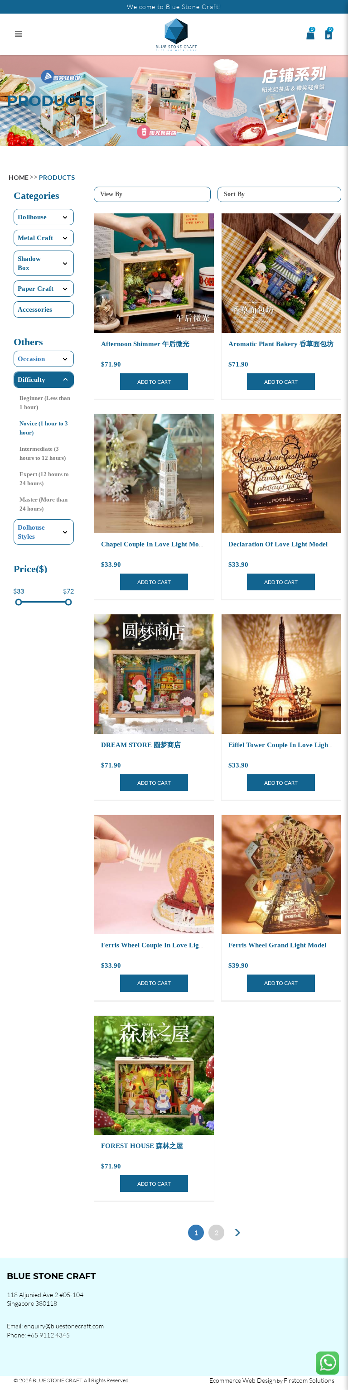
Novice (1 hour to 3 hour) (43, 428)
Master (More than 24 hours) (43, 504)
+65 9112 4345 (48, 1335)
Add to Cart (154, 381)
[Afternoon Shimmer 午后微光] (154, 273)
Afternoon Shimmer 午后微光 (145, 344)
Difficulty (31, 379)
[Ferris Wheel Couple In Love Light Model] (154, 875)
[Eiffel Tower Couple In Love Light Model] (281, 674)
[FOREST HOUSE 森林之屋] (154, 1075)
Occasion (31, 358)
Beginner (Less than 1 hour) (44, 402)
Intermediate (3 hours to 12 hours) (42, 453)
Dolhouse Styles (31, 532)
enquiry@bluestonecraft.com (64, 1326)
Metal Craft (35, 237)
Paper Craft (35, 288)
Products (57, 177)
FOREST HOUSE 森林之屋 (142, 1145)
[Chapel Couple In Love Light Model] (154, 474)
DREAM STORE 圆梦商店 (141, 744)
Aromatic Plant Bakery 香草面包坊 (281, 344)
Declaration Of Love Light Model (278, 544)
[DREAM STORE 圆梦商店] (154, 674)
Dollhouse (32, 217)
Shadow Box (29, 263)
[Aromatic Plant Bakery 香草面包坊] (281, 273)
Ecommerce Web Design (242, 1380)
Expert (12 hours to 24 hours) (44, 479)
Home (19, 177)
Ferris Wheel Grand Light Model (277, 945)
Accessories (35, 309)
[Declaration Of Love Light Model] (281, 474)
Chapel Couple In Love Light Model (154, 544)
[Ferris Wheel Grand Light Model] (281, 875)
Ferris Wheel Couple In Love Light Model (163, 945)
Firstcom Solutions (309, 1380)
